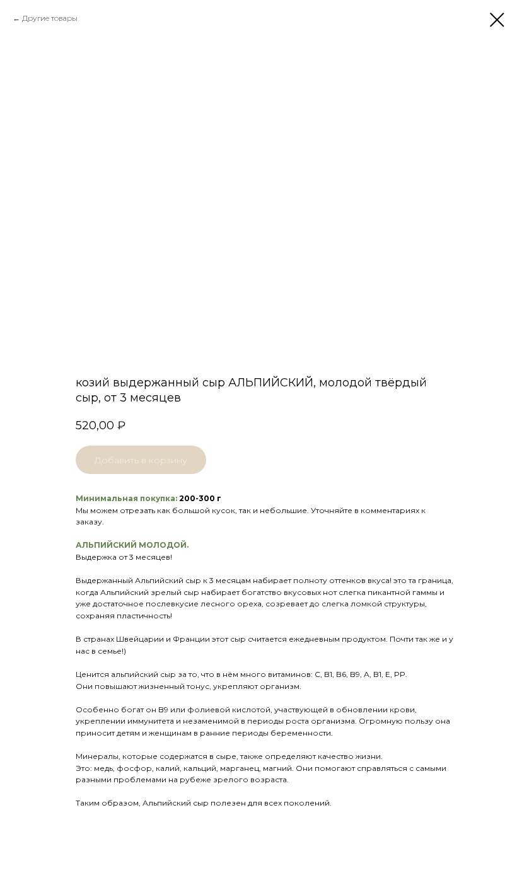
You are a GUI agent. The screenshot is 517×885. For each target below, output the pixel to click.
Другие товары (50, 18)
